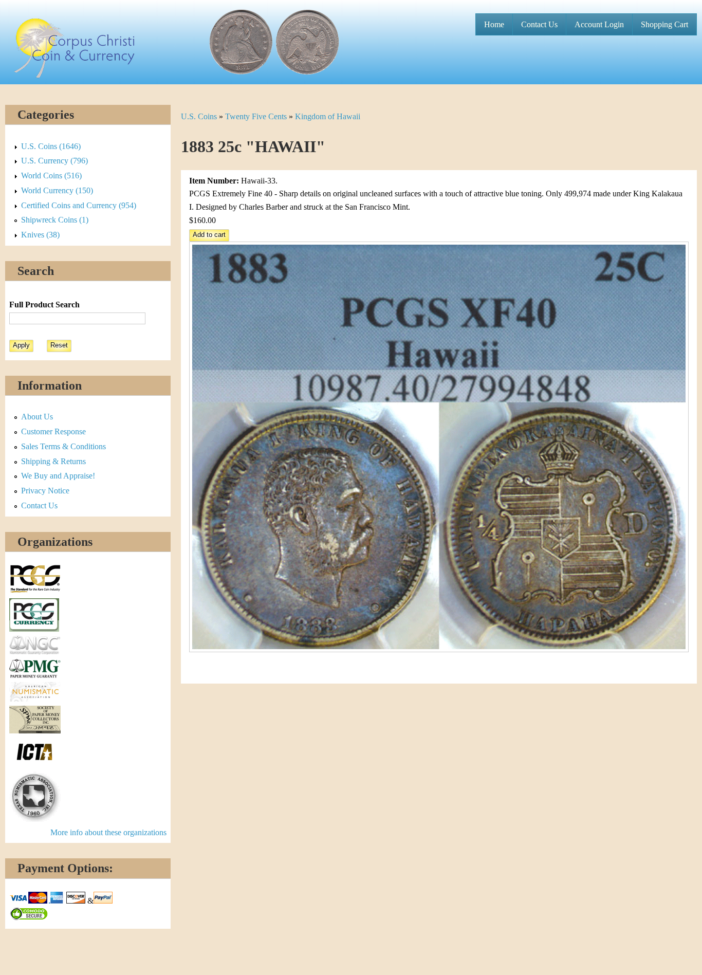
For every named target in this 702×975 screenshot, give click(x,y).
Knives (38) (40, 234)
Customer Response (53, 431)
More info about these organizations (108, 832)
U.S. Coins (199, 116)
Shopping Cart (664, 24)
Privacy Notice (45, 490)
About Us (37, 416)
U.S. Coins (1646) (51, 146)
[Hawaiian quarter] (439, 649)
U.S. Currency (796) (54, 160)
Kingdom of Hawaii (327, 116)
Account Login (599, 24)
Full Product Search (44, 304)
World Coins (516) (51, 175)
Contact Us (539, 24)
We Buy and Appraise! (58, 475)
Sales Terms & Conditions (63, 446)
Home (494, 24)
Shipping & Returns (53, 461)
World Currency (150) (57, 190)
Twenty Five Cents (256, 116)
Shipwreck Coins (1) (54, 219)
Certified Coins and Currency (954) (78, 205)
